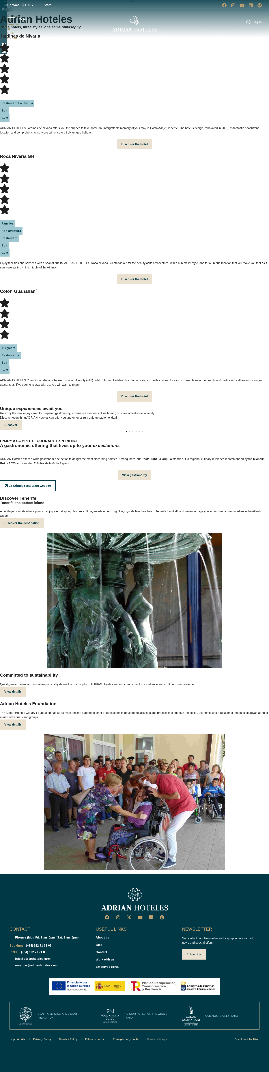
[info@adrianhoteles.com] (11, 958)
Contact (13, 5)
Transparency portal (126, 1039)
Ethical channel (95, 1039)
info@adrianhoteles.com (33, 958)
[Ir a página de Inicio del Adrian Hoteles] (134, 899)
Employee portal (107, 966)
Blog (99, 944)
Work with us (105, 959)
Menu (23, 19)
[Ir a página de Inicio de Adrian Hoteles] (134, 24)
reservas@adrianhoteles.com (36, 965)
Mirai (256, 1039)
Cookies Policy (68, 1039)
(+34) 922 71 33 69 (39, 945)
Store (48, 5)
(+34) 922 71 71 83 (34, 952)
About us (102, 937)
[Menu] (11, 19)
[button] (17, 103)
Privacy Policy (42, 1039)
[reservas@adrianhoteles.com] (11, 965)
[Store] (39, 5)
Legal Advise (18, 1039)
